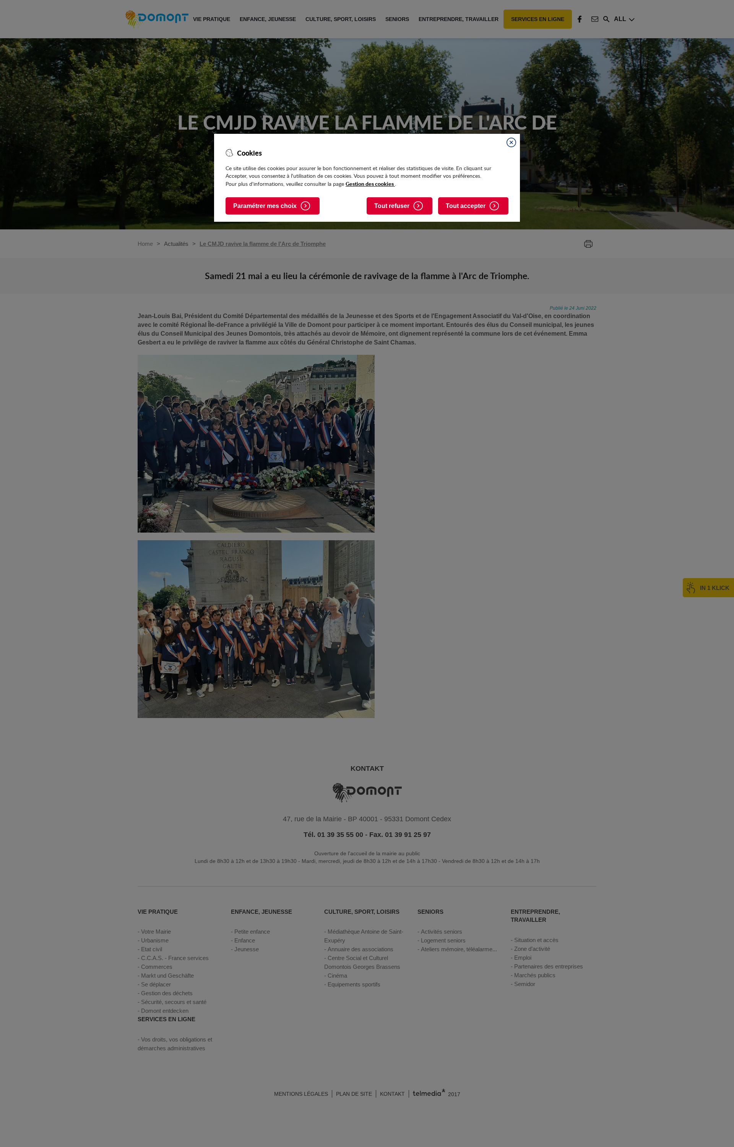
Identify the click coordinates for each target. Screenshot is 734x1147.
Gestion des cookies (370, 183)
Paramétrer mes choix (265, 206)
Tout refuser (391, 206)
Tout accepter (466, 206)
